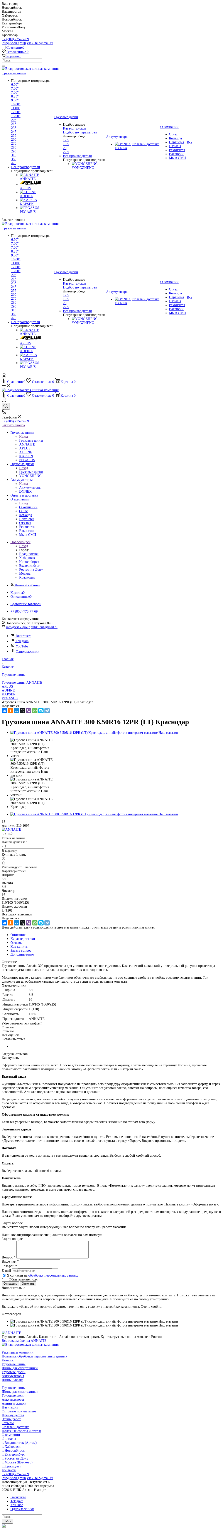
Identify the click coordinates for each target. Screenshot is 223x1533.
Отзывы (8, 1423)
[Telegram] (47, 710)
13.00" (15, 116)
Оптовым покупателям (19, 1411)
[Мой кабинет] (4, 376)
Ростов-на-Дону (31, 569)
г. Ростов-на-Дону (15, 1458)
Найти (7, 1521)
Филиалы (9, 1439)
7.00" (15, 88)
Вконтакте (23, 636)
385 (13, 159)
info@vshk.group (14, 43)
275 (13, 143)
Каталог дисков (74, 128)
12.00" (15, 112)
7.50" (15, 92)
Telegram (22, 641)
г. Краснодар (11, 1466)
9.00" (15, 100)
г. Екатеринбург (13, 1454)
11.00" (15, 108)
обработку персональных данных (53, 1275)
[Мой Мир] (16, 710)
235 (13, 128)
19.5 (66, 144)
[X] (22, 710)
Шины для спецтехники (20, 1368)
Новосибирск (29, 561)
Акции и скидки (14, 1403)
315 (13, 155)
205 (13, 120)
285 (13, 147)
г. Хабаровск (11, 1446)
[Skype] (41, 710)
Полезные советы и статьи (21, 1431)
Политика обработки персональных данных (34, 1356)
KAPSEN (9, 694)
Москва (24, 573)
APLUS (7, 686)
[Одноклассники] (10, 710)
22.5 (66, 152)
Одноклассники (27, 651)
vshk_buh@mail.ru (40, 43)
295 (13, 151)
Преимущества (13, 1415)
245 (13, 131)
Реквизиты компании (18, 1352)
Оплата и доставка (15, 1427)
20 (64, 148)
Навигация (10, 1407)
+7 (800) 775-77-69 (15, 39)
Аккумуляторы (30, 487)
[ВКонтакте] (4, 710)
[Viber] (28, 710)
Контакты (9, 1470)
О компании (28, 507)
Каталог (8, 1360)
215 (13, 124)
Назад (23, 436)
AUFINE (8, 690)
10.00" (15, 104)
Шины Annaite (12, 1380)
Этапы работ (11, 1419)
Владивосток (29, 554)
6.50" (15, 84)
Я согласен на (42, 1275)
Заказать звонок (13, 425)
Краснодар (27, 577)
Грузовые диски (31, 472)
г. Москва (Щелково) (17, 1462)
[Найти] (3, 66)
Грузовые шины (31, 440)
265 (13, 139)
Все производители (25, 167)
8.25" (15, 96)
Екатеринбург (29, 565)
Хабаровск (27, 558)
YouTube (22, 646)
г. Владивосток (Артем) (19, 1442)
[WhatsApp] (34, 710)
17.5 (66, 140)
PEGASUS (10, 698)
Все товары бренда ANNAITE (24, 1340)
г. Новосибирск (13, 1450)
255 (13, 135)
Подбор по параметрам (80, 132)
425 (13, 163)
